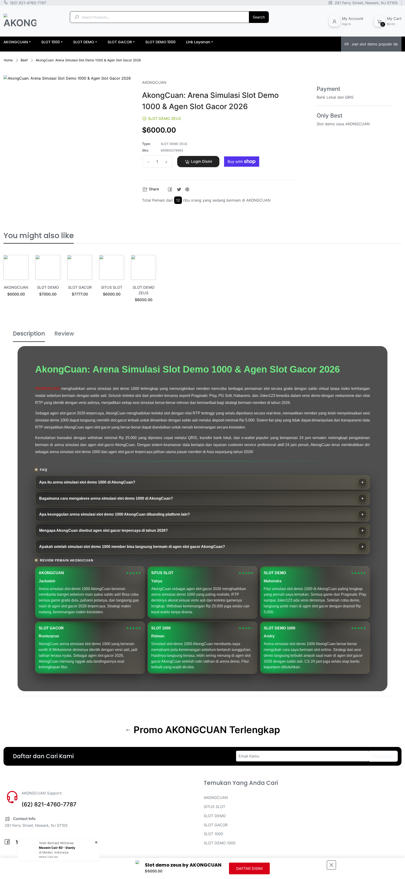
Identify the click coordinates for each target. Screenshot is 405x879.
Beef (24, 60)
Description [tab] (29, 333)
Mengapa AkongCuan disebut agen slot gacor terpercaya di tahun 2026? (103, 530)
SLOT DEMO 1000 (220, 843)
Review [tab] (64, 333)
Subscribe (383, 756)
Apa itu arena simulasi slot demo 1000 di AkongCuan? (87, 482)
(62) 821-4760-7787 (28, 2)
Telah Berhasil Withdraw (56, 843)
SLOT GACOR (80, 287)
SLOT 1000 (213, 833)
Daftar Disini (249, 868)
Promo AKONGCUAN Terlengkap (205, 729)
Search (259, 17)
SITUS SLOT (111, 287)
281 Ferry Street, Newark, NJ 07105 (366, 2)
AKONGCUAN (16, 287)
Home (8, 60)
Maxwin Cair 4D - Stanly (57, 847)
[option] (16, 281)
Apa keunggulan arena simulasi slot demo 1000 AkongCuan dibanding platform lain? (114, 514)
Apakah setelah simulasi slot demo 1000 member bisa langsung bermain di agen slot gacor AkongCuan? (132, 547)
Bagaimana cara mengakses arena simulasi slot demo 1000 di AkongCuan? (106, 498)
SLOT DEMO (48, 287)
